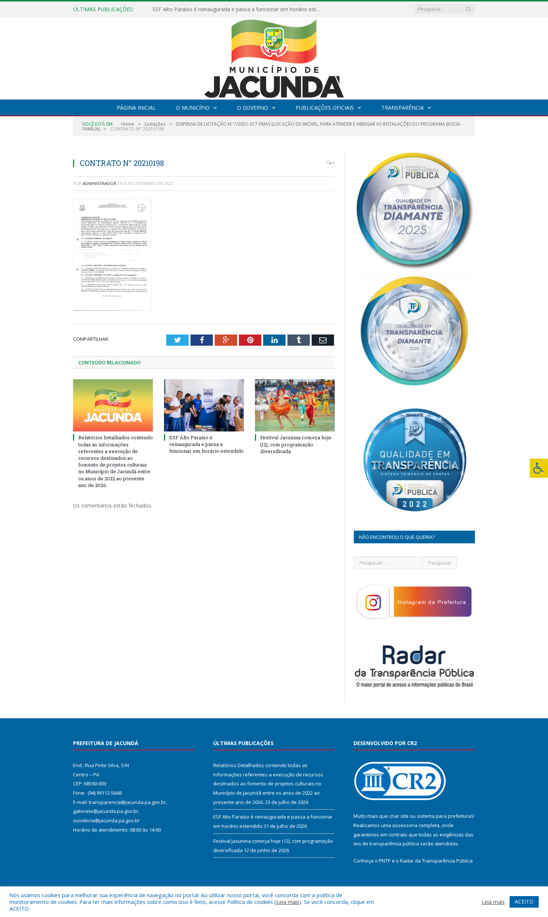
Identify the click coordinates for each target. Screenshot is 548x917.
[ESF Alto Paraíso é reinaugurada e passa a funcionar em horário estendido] (204, 405)
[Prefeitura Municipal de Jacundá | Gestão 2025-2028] (274, 56)
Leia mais (287, 901)
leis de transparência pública (386, 843)
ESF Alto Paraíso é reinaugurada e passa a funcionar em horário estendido (238, 9)
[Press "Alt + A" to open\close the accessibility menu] (539, 468)
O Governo (252, 107)
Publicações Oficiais (325, 107)
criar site (399, 816)
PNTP (385, 860)
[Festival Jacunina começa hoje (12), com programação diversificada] (295, 405)
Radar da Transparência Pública (436, 860)
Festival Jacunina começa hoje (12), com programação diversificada (295, 444)
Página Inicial (136, 107)
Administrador (99, 183)
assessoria (405, 825)
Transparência (402, 107)
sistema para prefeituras (445, 816)
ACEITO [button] (524, 901)
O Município (193, 107)
